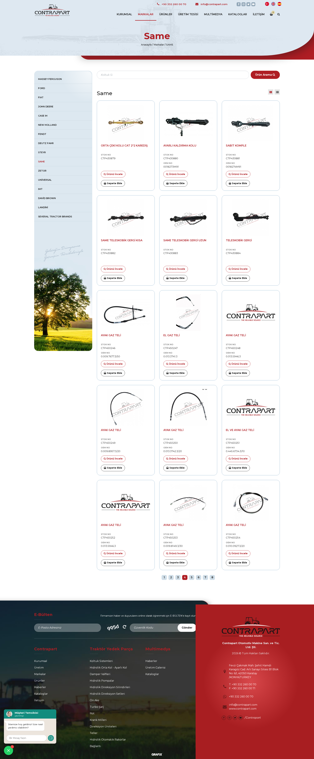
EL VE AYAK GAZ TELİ (240, 430)
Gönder (187, 627)
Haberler (40, 687)
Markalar (145, 14)
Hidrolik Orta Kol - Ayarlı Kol (108, 667)
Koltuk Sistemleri (101, 661)
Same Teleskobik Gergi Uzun (184, 240)
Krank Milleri (98, 720)
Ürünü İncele (114, 174)
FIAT (41, 97)
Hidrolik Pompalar (102, 680)
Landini (43, 207)
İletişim (259, 14)
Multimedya (213, 14)
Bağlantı (95, 746)
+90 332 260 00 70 (243, 684)
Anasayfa (146, 44)
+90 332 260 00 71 (243, 688)
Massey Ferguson (50, 79)
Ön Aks (94, 700)
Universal (45, 179)
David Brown (47, 198)
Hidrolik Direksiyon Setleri (107, 693)
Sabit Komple (236, 145)
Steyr (42, 152)
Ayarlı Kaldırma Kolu (179, 145)
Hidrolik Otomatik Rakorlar (108, 739)
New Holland (47, 124)
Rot (92, 713)
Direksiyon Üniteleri (103, 726)
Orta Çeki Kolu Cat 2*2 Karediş (124, 145)
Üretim (39, 667)
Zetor (42, 170)
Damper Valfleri (100, 674)
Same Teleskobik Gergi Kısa (121, 240)
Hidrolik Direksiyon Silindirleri (110, 687)
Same (41, 161)
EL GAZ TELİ (171, 335)
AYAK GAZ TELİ (111, 335)
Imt (40, 189)
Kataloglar (237, 14)
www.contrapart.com (242, 708)
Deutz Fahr (46, 143)
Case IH (42, 115)
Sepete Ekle (114, 183)
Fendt (42, 134)
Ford (41, 88)
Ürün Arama (264, 74)
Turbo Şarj (97, 706)
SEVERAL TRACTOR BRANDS (55, 216)
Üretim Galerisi (155, 667)
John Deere (45, 106)
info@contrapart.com (243, 704)
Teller (93, 733)
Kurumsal (124, 14)
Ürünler (165, 14)
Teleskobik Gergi (239, 240)
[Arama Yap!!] (278, 14)
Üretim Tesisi (188, 14)
